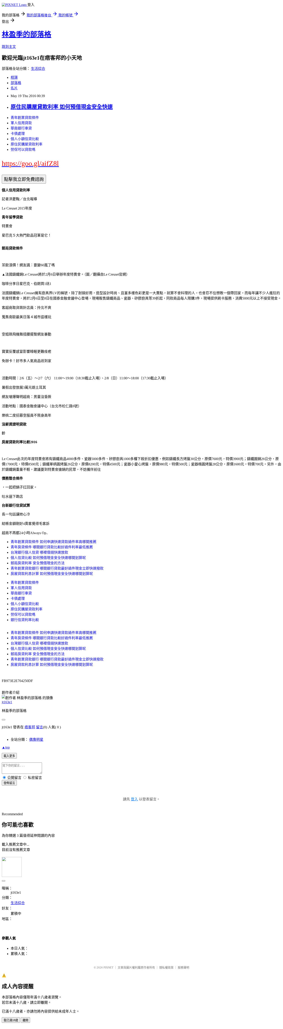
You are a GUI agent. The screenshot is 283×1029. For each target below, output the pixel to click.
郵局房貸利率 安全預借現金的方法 (38, 563)
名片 (14, 88)
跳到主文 (9, 47)
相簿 (14, 77)
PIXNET (108, 967)
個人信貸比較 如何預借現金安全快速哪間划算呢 (48, 558)
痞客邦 (30, 727)
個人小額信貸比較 (25, 139)
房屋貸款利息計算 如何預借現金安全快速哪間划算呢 (52, 574)
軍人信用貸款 (21, 123)
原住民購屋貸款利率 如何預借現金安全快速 (62, 107)
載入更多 (9, 756)
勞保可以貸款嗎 (23, 149)
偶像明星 (36, 739)
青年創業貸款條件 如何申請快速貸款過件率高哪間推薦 (53, 542)
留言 (39, 727)
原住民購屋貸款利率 (26, 144)
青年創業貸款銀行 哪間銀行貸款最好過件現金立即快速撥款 (57, 568)
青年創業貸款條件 (25, 118)
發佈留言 (9, 783)
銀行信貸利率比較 (25, 620)
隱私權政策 (166, 967)
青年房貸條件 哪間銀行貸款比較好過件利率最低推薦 (52, 547)
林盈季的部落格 (26, 34)
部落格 (16, 83)
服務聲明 (183, 967)
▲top (6, 747)
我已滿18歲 (11, 1020)
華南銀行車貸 (21, 128)
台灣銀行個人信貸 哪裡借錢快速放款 (39, 552)
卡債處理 (18, 133)
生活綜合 (38, 69)
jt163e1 (7, 702)
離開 (25, 1020)
